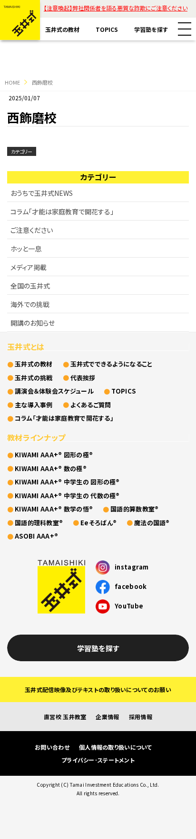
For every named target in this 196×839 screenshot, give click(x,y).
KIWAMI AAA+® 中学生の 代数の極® (67, 495)
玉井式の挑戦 (34, 377)
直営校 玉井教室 (65, 717)
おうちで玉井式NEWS (41, 193)
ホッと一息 (25, 248)
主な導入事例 (34, 404)
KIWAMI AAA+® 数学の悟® (54, 508)
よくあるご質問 (90, 404)
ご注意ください (31, 230)
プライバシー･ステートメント (98, 760)
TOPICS (107, 29)
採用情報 (140, 717)
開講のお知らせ (32, 323)
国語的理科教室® (39, 522)
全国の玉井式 (30, 285)
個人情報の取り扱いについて (115, 747)
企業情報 (107, 717)
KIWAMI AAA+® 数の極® (51, 468)
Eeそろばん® (98, 522)
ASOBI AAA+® (36, 535)
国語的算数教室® (134, 508)
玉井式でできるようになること (111, 363)
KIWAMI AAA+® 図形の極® (54, 454)
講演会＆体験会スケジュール (54, 390)
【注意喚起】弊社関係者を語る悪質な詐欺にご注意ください (115, 8)
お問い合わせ (52, 747)
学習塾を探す (151, 29)
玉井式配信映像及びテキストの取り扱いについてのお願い (98, 689)
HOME (12, 82)
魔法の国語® (152, 522)
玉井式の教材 (62, 29)
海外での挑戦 (29, 304)
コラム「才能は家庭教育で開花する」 (62, 211)
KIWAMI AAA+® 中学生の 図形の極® (67, 481)
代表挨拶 (83, 377)
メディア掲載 (28, 267)
